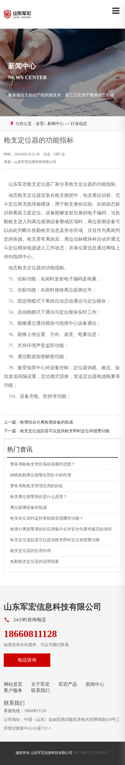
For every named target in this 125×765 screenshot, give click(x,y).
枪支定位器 (80, 184)
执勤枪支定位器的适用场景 (34, 561)
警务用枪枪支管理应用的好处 (36, 486)
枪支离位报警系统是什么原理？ (38, 497)
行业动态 (79, 124)
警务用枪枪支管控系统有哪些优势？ (42, 464)
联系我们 (40, 690)
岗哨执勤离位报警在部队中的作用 (40, 475)
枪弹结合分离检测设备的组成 (46, 422)
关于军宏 (40, 684)
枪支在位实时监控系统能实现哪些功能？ (46, 518)
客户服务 (13, 690)
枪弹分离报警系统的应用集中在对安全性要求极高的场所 (61, 529)
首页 (40, 124)
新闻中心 (95, 684)
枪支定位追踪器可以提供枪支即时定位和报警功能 (65, 431)
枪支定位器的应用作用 (30, 551)
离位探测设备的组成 (28, 507)
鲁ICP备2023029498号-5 (91, 753)
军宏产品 (67, 684)
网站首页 (13, 684)
